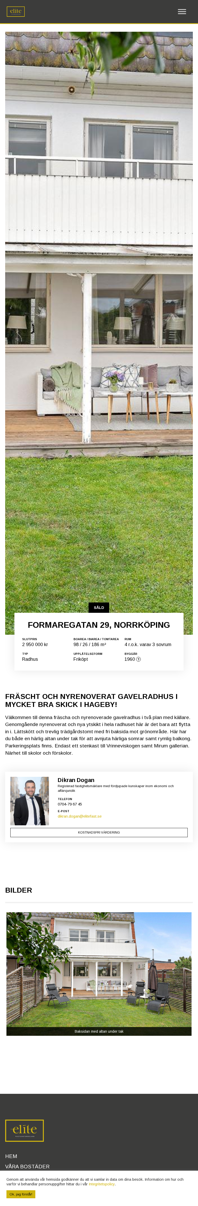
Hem (11, 1156)
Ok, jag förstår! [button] (21, 1194)
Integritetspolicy (102, 1184)
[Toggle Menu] (182, 11)
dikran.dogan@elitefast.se (80, 816)
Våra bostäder (27, 1166)
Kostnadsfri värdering (99, 832)
